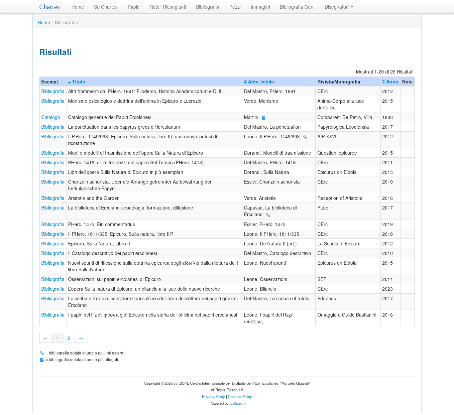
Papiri (134, 6)
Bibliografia (207, 6)
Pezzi (235, 6)
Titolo (78, 81)
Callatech (237, 403)
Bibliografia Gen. (297, 6)
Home (77, 6)
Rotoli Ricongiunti (168, 6)
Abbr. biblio (260, 81)
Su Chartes (106, 6)
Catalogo (50, 117)
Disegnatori (337, 6)
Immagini (260, 6)
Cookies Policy (240, 396)
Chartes (49, 6)
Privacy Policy (213, 396)
